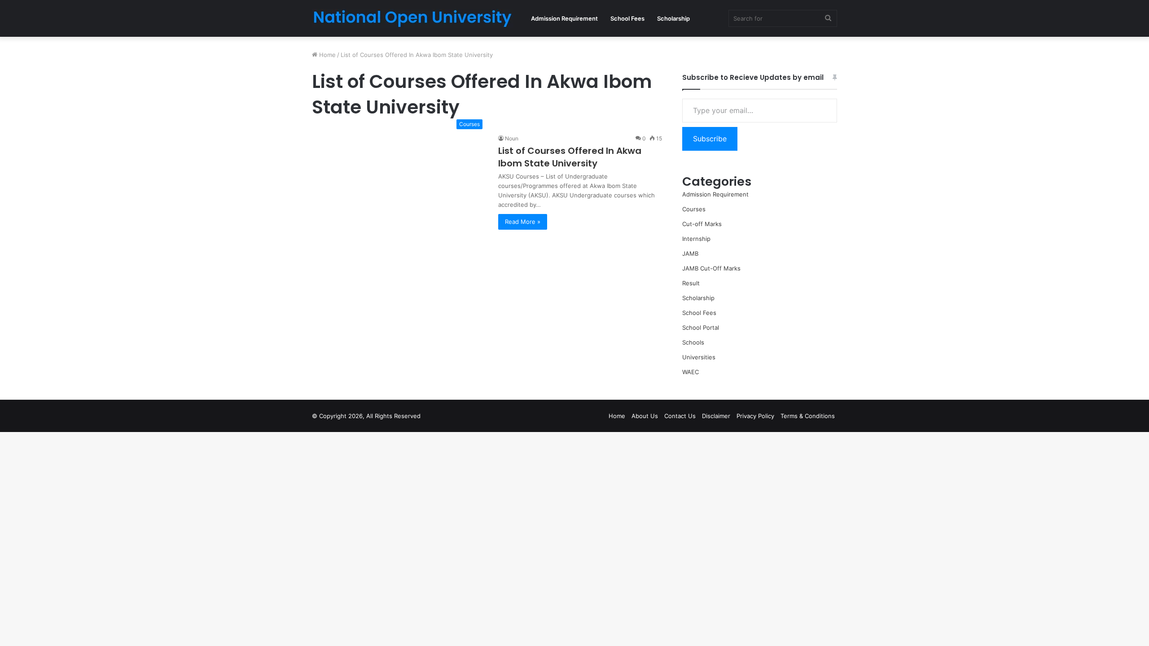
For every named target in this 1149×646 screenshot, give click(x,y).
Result (691, 283)
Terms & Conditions (808, 415)
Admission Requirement (564, 18)
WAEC (690, 371)
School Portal (700, 327)
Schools (693, 342)
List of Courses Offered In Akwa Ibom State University (569, 157)
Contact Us (680, 415)
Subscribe (710, 138)
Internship (696, 238)
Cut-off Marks (702, 223)
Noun (511, 138)
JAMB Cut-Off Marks (711, 268)
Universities (698, 357)
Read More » (522, 221)
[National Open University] (412, 18)
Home (326, 54)
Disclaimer (716, 415)
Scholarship (673, 18)
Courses (694, 209)
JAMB (690, 253)
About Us (645, 415)
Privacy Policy (755, 415)
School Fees (627, 18)
